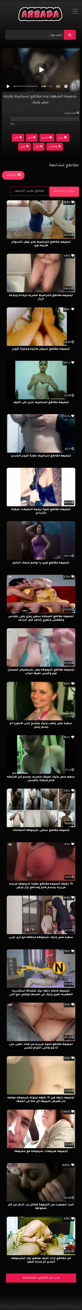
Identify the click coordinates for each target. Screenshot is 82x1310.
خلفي (16, 138)
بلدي (30, 138)
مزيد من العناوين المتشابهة (41, 1278)
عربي (60, 138)
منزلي (23, 147)
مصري (45, 138)
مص (37, 147)
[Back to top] (69, 1298)
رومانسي (53, 147)
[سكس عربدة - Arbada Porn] (41, 15)
